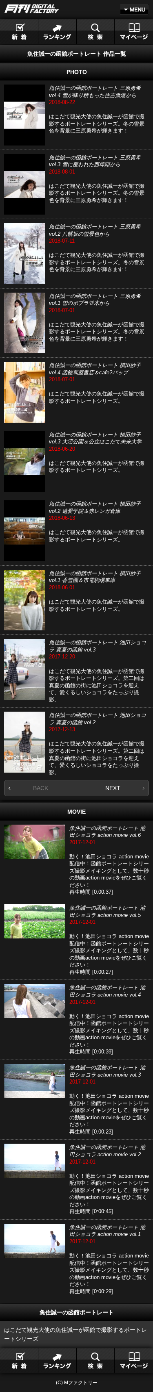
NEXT (112, 788)
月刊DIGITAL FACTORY (32, 8)
